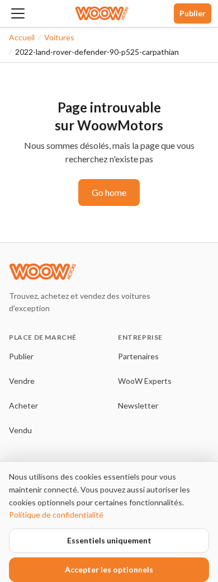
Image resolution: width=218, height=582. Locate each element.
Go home (109, 192)
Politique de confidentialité (56, 514)
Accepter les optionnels (109, 569)
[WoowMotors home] (102, 13)
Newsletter (138, 405)
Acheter (23, 405)
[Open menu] (18, 13)
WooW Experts (145, 381)
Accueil (22, 37)
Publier (192, 13)
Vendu (20, 430)
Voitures (59, 37)
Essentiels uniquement (109, 540)
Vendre (22, 381)
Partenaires (138, 356)
